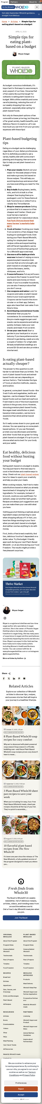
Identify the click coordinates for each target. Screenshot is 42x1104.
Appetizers (7, 985)
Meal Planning (8, 1041)
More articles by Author (13, 658)
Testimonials (7, 955)
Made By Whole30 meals (29, 1006)
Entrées (6, 981)
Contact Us (7, 1058)
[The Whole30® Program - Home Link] (21, 7)
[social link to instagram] (5, 618)
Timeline (6, 964)
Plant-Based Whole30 (29, 936)
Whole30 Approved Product (30, 1021)
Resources (8, 1012)
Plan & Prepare (8, 960)
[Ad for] (21, 577)
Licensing (26, 1016)
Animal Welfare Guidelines (28, 1034)
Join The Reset (21, 918)
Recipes (7, 973)
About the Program (10, 941)
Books (5, 1020)
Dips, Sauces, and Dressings (9, 991)
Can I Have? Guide (9, 1045)
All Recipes (7, 1004)
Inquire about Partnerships (28, 1040)
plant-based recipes (30, 474)
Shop (5, 1033)
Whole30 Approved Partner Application (30, 993)
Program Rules (8, 945)
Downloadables (8, 1024)
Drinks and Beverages (11, 996)
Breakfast (6, 977)
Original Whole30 (7, 936)
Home (4, 21)
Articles (14, 21)
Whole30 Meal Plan (30, 988)
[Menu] (37, 7)
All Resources (8, 1049)
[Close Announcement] (39, 14)
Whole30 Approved (28, 974)
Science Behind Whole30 (8, 950)
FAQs (5, 1037)
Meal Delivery (28, 983)
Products (26, 979)
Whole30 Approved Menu (30, 1028)
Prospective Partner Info (30, 999)
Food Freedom (8, 968)
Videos (5, 1028)
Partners (28, 1012)
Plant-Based (7, 1000)
